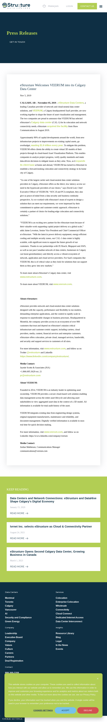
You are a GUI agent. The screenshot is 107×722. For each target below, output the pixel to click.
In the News (62, 645)
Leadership (11, 633)
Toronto (9, 602)
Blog (58, 637)
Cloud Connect (64, 613)
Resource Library (65, 633)
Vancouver (10, 610)
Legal (59, 641)
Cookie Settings (12, 719)
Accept (65, 710)
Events (59, 649)
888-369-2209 (12, 673)
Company (10, 641)
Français (53, 6)
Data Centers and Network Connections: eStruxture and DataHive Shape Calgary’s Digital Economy (53, 500)
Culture (9, 649)
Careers (9, 653)
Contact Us (87, 6)
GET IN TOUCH (17, 42)
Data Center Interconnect (69, 621)
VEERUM (37, 110)
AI (6, 613)
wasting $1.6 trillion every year (47, 145)
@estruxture (33, 352)
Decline (88, 710)
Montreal (9, 598)
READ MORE (17, 513)
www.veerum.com (62, 284)
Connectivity (62, 610)
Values (8, 645)
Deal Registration (14, 661)
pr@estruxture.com (30, 375)
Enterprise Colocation (67, 602)
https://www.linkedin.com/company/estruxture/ (44, 356)
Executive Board (14, 637)
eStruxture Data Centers (71, 103)
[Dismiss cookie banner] (98, 679)
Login (69, 6)
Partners (9, 657)
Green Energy (12, 621)
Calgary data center (41, 122)
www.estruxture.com (31, 277)
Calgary (9, 606)
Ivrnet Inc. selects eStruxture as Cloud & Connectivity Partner (51, 526)
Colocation (61, 598)
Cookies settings (43, 710)
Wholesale (61, 606)
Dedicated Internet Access (69, 617)
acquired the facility (57, 126)
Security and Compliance (18, 617)
